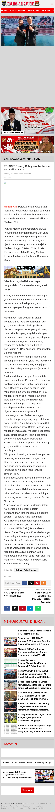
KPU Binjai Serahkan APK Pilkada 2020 (14, 593)
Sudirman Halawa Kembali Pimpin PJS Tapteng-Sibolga (27, 763)
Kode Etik (41, 804)
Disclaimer (26, 806)
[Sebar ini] (7, 608)
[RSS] (43, 583)
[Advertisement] (27, 77)
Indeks (33, 804)
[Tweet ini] (15, 608)
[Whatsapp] (38, 608)
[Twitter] (31, 583)
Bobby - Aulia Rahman (26, 570)
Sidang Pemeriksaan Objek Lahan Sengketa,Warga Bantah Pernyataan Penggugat (34, 717)
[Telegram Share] (30, 608)
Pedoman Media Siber (36, 808)
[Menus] (52, 4)
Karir (49, 804)
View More (27, 790)
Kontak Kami (6, 808)
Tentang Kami (38, 806)
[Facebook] (24, 583)
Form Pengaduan (19, 808)
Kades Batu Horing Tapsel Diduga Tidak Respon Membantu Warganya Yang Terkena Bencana (34, 728)
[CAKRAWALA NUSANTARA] (20, 3)
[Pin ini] (22, 608)
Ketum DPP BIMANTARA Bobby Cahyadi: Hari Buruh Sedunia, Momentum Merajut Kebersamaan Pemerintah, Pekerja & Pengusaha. (34, 710)
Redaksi (4, 806)
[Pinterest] (37, 583)
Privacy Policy (15, 806)
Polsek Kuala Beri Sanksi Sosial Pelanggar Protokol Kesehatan (41, 596)
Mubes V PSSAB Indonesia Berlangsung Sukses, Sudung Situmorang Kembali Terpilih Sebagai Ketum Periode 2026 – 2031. (33, 655)
